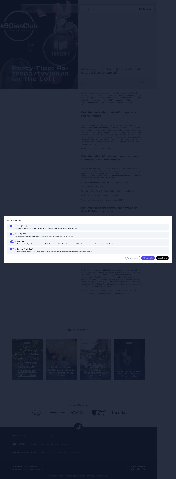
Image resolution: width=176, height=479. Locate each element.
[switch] (12, 226)
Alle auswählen (148, 258)
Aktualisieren (162, 258)
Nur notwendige (132, 258)
